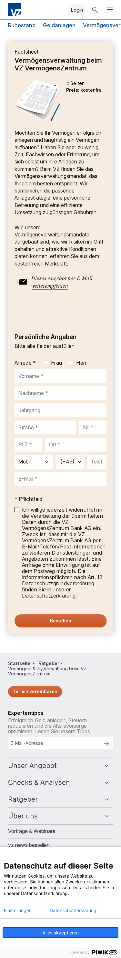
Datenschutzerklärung (73, 910)
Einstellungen (18, 910)
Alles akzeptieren (61, 932)
